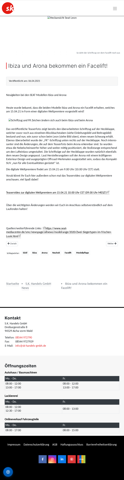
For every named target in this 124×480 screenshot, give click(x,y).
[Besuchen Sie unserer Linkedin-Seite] (62, 459)
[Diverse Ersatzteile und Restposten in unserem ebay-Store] (81, 459)
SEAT (25, 253)
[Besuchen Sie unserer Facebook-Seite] (43, 459)
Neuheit (56, 253)
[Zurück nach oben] (118, 435)
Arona (44, 253)
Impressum (13, 444)
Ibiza (34, 253)
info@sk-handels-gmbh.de (30, 345)
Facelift (68, 253)
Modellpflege (82, 253)
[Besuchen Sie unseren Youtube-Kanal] (72, 459)
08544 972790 (23, 337)
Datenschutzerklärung (36, 444)
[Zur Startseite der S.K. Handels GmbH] (7, 8)
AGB (54, 444)
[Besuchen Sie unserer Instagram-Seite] (52, 459)
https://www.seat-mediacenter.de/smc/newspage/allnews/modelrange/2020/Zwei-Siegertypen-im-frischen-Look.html (59, 232)
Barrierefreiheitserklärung (101, 444)
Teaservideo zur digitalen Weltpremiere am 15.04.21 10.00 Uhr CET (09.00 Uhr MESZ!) (56, 192)
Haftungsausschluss (72, 444)
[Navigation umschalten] (114, 8)
